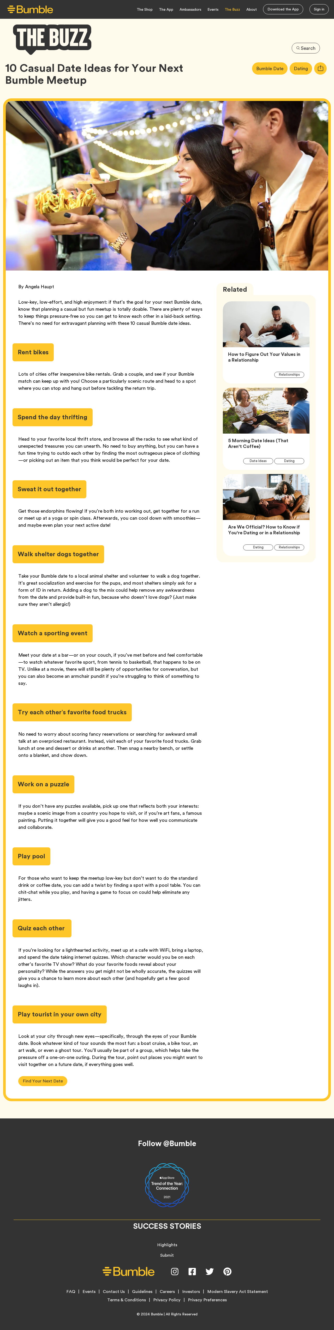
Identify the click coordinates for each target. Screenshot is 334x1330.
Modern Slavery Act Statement (237, 1292)
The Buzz (232, 9)
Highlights (167, 1245)
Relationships (291, 374)
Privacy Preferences (207, 1300)
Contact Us (114, 1292)
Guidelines (142, 1292)
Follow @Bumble (167, 1143)
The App (166, 9)
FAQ (70, 1292)
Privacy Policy (167, 1300)
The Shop (145, 9)
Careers (167, 1292)
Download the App (283, 9)
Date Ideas (261, 460)
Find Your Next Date (43, 1081)
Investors (191, 1292)
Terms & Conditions (126, 1300)
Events (212, 9)
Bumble (157, 1314)
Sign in (319, 9)
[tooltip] (320, 68)
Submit (167, 1255)
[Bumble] (30, 9)
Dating (303, 68)
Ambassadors (190, 9)
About (251, 9)
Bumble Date (272, 68)
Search (308, 48)
